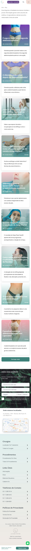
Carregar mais (15, 359)
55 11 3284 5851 (7, 501)
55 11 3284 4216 (7, 498)
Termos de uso (8, 399)
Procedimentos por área (9, 458)
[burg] (28, 2)
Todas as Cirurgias (8, 448)
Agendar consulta (13, 2)
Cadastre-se (6, 481)
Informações (6, 471)
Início (3, 7)
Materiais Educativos (8, 478)
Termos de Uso (7, 515)
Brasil (19, 394)
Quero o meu (22, 548)
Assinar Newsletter (15, 403)
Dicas (4, 475)
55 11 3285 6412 (7, 495)
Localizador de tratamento (10, 445)
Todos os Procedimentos (10, 461)
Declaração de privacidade (10, 518)
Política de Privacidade (17, 399)
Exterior (25, 394)
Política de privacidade (9, 511)
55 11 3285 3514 (7, 491)
